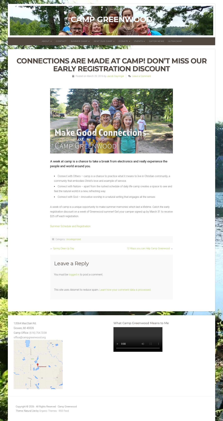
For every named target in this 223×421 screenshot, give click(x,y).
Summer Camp (79, 41)
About (46, 41)
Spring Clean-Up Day (63, 248)
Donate (123, 41)
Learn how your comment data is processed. (125, 289)
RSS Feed (64, 411)
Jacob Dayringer (115, 76)
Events (139, 41)
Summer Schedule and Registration (70, 226)
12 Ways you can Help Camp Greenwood (148, 248)
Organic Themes (48, 411)
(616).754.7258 (38, 332)
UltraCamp (175, 41)
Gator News (156, 41)
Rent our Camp (103, 41)
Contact (61, 41)
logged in (74, 274)
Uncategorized (73, 239)
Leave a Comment (141, 76)
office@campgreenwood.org (30, 337)
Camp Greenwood (111, 19)
